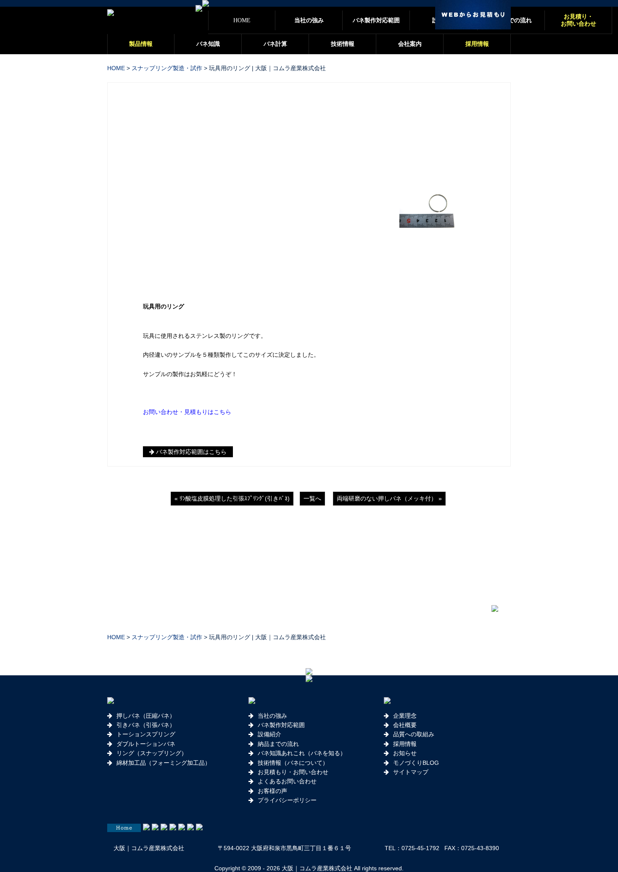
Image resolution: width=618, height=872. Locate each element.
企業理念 (405, 715)
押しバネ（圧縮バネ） (145, 715)
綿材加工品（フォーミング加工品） (163, 762)
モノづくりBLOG (416, 762)
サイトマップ (410, 772)
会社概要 (405, 725)
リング (175, 306)
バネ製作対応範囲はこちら (190, 451)
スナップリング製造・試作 (167, 68)
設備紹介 (269, 734)
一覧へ (312, 498)
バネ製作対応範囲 (281, 725)
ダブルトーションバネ (145, 743)
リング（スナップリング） (151, 753)
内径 (149, 354)
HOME (116, 68)
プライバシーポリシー (287, 800)
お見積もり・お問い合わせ (293, 772)
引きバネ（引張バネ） (145, 725)
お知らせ (405, 753)
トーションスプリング (145, 734)
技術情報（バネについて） (293, 762)
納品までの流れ (278, 743)
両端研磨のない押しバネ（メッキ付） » (389, 498)
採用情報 (405, 743)
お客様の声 (272, 791)
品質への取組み (413, 734)
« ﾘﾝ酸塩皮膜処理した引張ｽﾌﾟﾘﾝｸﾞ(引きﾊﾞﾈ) (232, 498)
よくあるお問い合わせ (287, 781)
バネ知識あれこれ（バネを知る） (302, 753)
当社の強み (272, 715)
